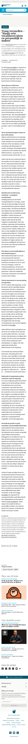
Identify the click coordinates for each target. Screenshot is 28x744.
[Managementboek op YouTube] (14, 733)
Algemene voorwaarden (8, 720)
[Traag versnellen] (6, 555)
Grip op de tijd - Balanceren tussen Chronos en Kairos (12, 581)
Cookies (8, 722)
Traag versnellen (10, 53)
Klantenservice (6, 683)
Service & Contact (21, 724)
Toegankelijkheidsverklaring (8, 724)
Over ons (14, 726)
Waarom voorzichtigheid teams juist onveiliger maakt (13, 625)
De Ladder (12, 325)
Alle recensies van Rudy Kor (9, 537)
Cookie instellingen (16, 722)
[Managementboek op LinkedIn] (10, 733)
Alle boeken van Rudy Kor (8, 535)
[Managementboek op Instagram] (18, 733)
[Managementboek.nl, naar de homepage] (5, 6)
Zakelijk (3, 687)
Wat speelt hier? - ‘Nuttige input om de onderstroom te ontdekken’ (12, 649)
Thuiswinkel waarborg (14, 718)
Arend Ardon (9, 44)
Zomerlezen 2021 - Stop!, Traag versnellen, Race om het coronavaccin (13, 605)
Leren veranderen (12, 501)
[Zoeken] (25, 10)
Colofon (17, 720)
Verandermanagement (7, 14)
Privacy (22, 720)
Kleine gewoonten (7, 318)
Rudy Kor (5, 60)
